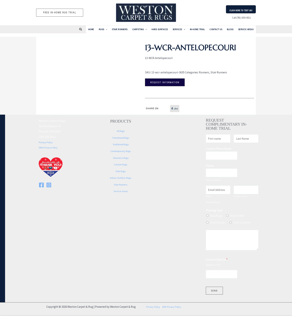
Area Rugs (216, 216)
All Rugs (121, 131)
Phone (210, 166)
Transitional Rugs (120, 137)
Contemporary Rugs (121, 151)
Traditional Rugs (121, 144)
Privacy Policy (46, 142)
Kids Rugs (121, 171)
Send (214, 290)
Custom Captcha (216, 259)
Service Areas (121, 191)
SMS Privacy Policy (48, 147)
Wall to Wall (237, 216)
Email (208, 196)
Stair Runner (218, 222)
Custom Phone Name (218, 148)
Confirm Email (240, 196)
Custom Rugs (120, 164)
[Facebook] (41, 185)
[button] (59, 13)
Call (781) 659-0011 (241, 17)
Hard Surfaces (242, 222)
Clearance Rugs (121, 157)
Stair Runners (218, 72)
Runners (204, 72)
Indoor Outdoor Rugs (120, 177)
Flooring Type (214, 210)
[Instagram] (49, 185)
